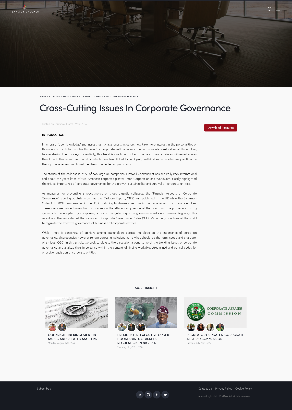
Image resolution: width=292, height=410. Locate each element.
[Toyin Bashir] (220, 327)
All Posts (54, 96)
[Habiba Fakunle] (210, 327)
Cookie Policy (243, 388)
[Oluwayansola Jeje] (121, 327)
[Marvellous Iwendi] (191, 327)
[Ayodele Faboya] (141, 327)
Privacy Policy (223, 388)
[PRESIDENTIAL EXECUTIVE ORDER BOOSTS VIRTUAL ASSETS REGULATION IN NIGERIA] (146, 312)
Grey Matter (70, 96)
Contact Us (205, 388)
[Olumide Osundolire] (62, 327)
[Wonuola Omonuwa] (200, 327)
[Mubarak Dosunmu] (131, 327)
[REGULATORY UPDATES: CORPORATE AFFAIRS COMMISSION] (215, 312)
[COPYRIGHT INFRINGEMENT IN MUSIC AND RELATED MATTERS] (76, 312)
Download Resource (221, 128)
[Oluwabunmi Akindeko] (52, 327)
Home (43, 96)
